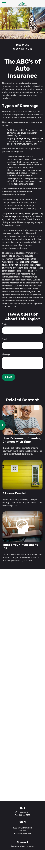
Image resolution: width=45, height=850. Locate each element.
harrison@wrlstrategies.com (22, 846)
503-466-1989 (25, 812)
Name (5, 324)
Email (4, 339)
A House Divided (14, 493)
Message (6, 354)
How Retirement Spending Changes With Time (22, 439)
